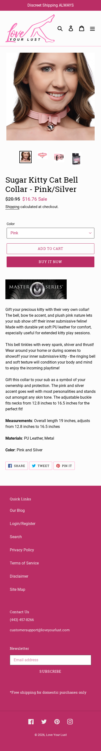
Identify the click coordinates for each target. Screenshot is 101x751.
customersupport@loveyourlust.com (40, 630)
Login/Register (22, 523)
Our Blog (17, 510)
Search (16, 536)
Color (11, 224)
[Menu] (92, 28)
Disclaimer (19, 576)
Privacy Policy (22, 550)
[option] (25, 157)
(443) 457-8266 (22, 620)
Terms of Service (24, 563)
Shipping (12, 207)
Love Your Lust (56, 735)
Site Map (17, 589)
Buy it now (50, 261)
